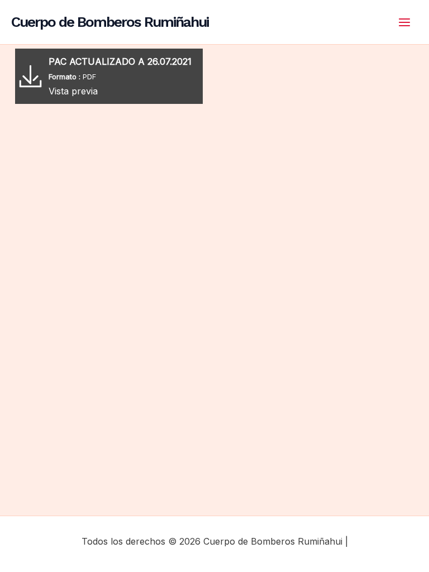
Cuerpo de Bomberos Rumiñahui (109, 21)
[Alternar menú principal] (404, 22)
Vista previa (73, 91)
